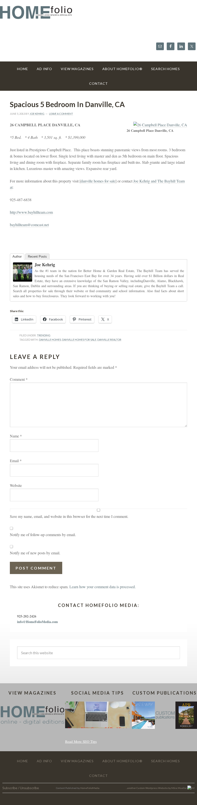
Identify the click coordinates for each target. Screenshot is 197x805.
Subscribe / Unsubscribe (20, 788)
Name (16, 435)
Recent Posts (37, 256)
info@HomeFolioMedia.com (37, 621)
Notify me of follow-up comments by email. (43, 534)
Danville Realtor (109, 339)
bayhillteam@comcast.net (29, 224)
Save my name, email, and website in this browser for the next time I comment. (69, 516)
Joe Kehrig (45, 264)
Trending (43, 335)
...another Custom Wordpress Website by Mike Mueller (156, 788)
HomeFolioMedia (89, 788)
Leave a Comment (61, 113)
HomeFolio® (98, 15)
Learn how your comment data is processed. (102, 586)
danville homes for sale (98, 180)
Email (16, 460)
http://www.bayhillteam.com (31, 212)
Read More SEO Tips (81, 741)
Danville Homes (50, 339)
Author (17, 256)
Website (16, 485)
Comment (19, 379)
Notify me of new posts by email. (35, 552)
